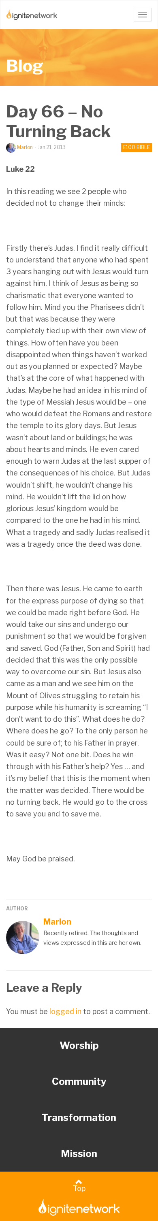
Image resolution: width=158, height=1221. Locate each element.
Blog (24, 65)
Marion (25, 147)
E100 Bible (136, 147)
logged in (65, 1011)
